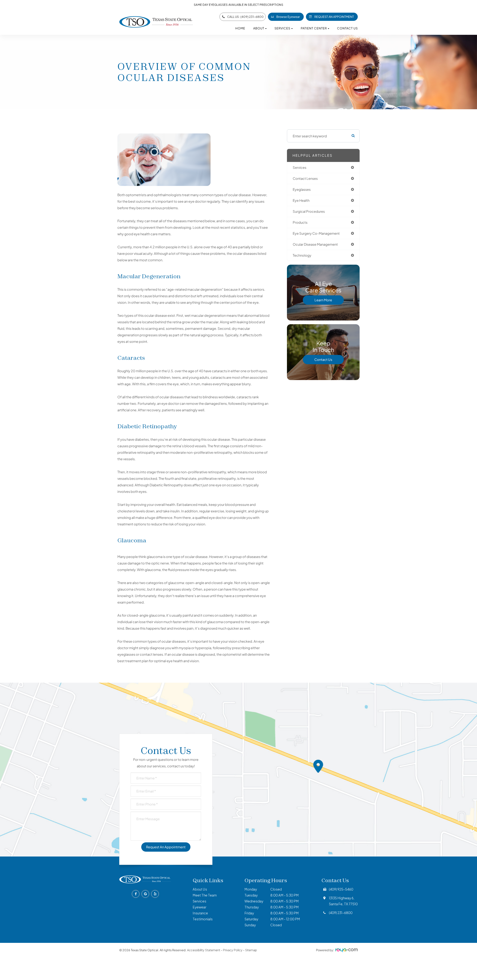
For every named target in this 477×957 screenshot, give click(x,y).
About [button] (258, 28)
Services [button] (282, 28)
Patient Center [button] (314, 28)
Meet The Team (205, 895)
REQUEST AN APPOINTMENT (334, 17)
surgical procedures (309, 211)
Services (199, 901)
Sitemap (251, 950)
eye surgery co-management (316, 233)
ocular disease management (315, 244)
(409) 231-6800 (341, 912)
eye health (301, 200)
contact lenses (305, 178)
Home (240, 28)
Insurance (200, 913)
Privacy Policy (232, 950)
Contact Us (347, 28)
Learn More (323, 300)
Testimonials (203, 919)
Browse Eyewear (288, 17)
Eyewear (199, 907)
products (300, 222)
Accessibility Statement (203, 950)
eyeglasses (302, 189)
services (299, 167)
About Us (200, 889)
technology (302, 255)
